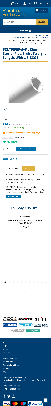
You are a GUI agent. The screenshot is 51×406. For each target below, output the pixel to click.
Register (18, 3)
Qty (4, 149)
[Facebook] (4, 396)
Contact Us (7, 352)
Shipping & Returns (10, 358)
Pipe (46, 35)
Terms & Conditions (11, 365)
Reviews (29, 168)
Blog (4, 371)
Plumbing (38, 35)
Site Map (6, 368)
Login (29, 3)
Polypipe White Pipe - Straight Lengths (30, 38)
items (43, 3)
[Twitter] (9, 396)
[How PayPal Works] (35, 404)
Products (23, 30)
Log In (5, 346)
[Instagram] (13, 396)
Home (5, 342)
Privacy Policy (8, 361)
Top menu (43, 10)
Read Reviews (10, 142)
